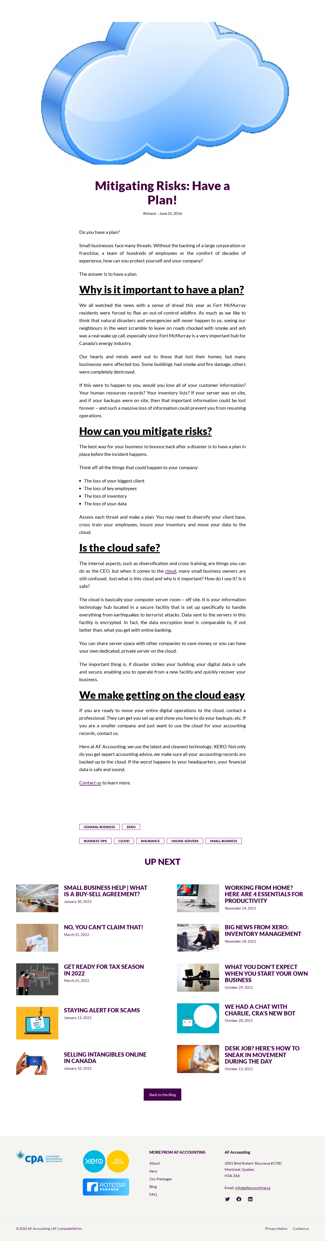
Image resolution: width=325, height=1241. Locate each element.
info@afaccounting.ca (252, 1187)
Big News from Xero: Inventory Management (263, 930)
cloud (170, 571)
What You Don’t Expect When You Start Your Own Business (266, 973)
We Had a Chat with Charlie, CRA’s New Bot (260, 1009)
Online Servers (185, 841)
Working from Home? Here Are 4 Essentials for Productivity (264, 894)
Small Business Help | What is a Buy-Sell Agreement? (105, 890)
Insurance (150, 841)
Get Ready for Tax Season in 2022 (104, 969)
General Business (99, 827)
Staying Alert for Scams (102, 1010)
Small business (223, 841)
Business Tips (95, 841)
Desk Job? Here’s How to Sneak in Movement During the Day (262, 1055)
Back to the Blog (162, 1094)
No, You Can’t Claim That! (103, 927)
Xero (131, 827)
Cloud (123, 841)
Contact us (90, 782)
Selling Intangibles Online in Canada (105, 1057)
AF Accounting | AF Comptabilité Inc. (55, 1228)
